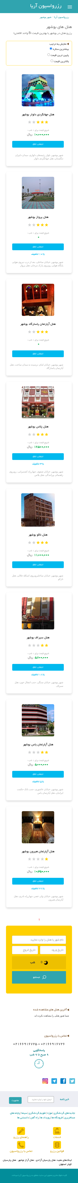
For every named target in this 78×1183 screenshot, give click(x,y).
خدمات (57, 1137)
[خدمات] (57, 1131)
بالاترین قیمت (61, 61)
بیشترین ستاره (61, 49)
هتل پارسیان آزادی (46, 1160)
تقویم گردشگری (37, 1113)
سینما (24, 1113)
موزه (49, 1113)
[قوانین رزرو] (57, 1145)
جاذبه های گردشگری (64, 1113)
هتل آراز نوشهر (26, 1160)
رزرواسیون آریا (46, 6)
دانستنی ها (23, 1117)
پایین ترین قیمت (60, 55)
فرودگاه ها (57, 1117)
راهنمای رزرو (21, 1137)
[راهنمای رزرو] (21, 1131)
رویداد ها (45, 1117)
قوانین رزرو (57, 1151)
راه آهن (34, 1117)
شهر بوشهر (45, 17)
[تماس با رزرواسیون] (21, 1145)
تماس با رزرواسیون (21, 1151)
